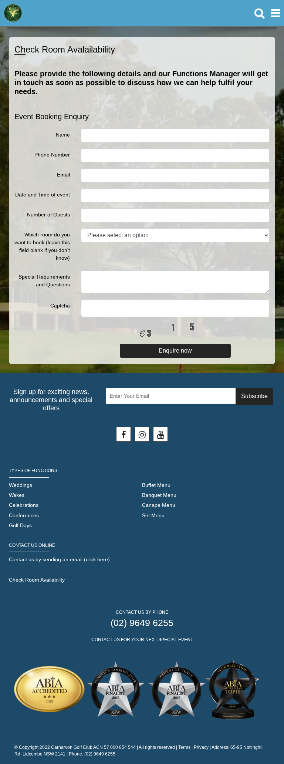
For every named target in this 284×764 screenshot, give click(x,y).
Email (63, 175)
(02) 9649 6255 (142, 622)
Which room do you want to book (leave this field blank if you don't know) (42, 246)
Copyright (28, 747)
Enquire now (175, 350)
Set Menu (153, 515)
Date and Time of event (42, 195)
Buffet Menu (156, 485)
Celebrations (23, 505)
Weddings (20, 485)
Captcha (60, 306)
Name (63, 135)
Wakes (16, 495)
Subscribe (254, 396)
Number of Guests (48, 215)
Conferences (24, 515)
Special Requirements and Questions (44, 280)
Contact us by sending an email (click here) (59, 559)
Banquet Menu (159, 495)
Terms (184, 747)
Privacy (201, 747)
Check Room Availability (37, 580)
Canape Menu (158, 505)
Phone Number (52, 155)
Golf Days (20, 525)
